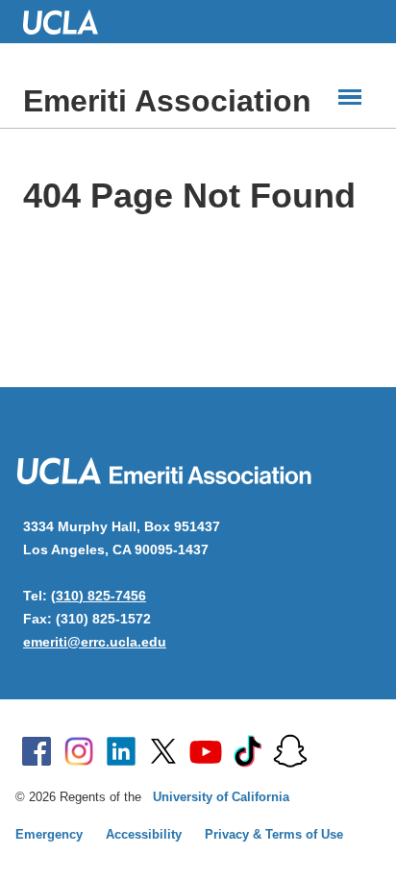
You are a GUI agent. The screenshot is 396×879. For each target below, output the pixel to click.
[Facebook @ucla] (36, 751)
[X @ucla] (163, 751)
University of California (221, 797)
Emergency (49, 834)
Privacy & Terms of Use (274, 834)
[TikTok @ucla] (248, 751)
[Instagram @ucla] (79, 751)
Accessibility (144, 834)
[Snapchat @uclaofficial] (290, 751)
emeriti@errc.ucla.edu (94, 641)
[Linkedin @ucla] (121, 751)
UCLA (69, 21)
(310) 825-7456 (98, 595)
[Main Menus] (350, 97)
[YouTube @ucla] (206, 751)
